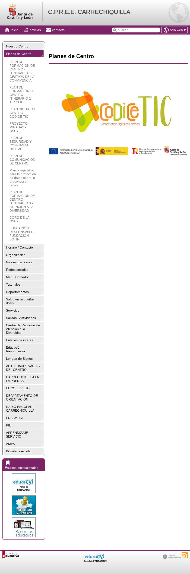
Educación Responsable (15, 349)
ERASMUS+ (15, 418)
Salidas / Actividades (21, 318)
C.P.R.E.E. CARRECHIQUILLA (89, 12)
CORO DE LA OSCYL (19, 219)
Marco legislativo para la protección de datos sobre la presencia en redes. (23, 177)
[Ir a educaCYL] (95, 561)
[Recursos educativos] (24, 527)
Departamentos (17, 292)
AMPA (10, 444)
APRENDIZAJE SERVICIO (17, 434)
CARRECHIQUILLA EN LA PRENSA (22, 379)
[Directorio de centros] (24, 505)
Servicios (12, 310)
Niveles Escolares (19, 262)
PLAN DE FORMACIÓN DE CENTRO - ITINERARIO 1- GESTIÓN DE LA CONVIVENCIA (22, 71)
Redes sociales (17, 269)
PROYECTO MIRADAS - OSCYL (19, 127)
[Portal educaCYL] (24, 483)
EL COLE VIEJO (18, 388)
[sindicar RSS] (185, 555)
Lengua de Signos (19, 358)
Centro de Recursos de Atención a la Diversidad (23, 328)
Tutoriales (13, 284)
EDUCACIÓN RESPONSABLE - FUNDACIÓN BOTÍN (22, 233)
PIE (8, 425)
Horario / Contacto (19, 247)
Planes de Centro (19, 54)
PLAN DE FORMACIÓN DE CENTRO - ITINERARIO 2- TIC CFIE (22, 94)
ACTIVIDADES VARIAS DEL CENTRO (23, 368)
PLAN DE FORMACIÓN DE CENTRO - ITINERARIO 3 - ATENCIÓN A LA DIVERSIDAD (22, 201)
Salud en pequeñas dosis (20, 301)
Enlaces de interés (19, 340)
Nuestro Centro (17, 46)
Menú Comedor (17, 277)
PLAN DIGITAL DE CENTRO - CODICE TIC (23, 112)
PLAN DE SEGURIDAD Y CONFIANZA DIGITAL (21, 143)
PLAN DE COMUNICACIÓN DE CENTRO (22, 159)
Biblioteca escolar (19, 451)
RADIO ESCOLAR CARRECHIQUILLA (20, 408)
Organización (15, 255)
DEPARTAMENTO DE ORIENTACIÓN (22, 397)
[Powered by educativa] (10, 554)
